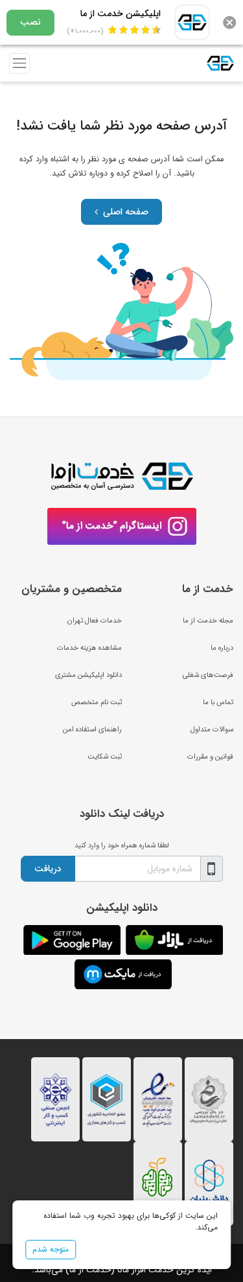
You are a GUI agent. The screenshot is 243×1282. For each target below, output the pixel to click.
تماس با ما (218, 702)
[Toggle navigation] (19, 63)
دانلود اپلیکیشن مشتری (88, 675)
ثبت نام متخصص (96, 702)
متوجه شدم (50, 1249)
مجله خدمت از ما (208, 620)
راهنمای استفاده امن (92, 729)
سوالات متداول (212, 729)
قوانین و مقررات (210, 756)
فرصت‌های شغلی (208, 675)
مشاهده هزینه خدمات (89, 648)
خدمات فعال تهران (94, 620)
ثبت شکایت (104, 756)
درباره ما (222, 648)
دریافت (48, 869)
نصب (30, 22)
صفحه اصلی (125, 212)
